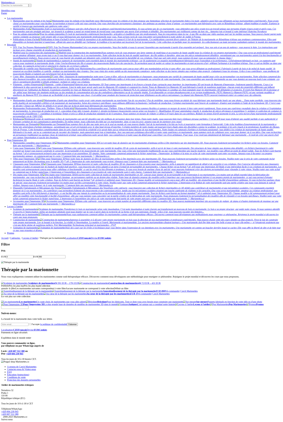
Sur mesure (12, 98)
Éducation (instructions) (18, 374)
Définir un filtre (121, 288)
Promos (10, 233)
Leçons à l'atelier (15, 206)
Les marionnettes (15, 18)
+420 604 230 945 (14, 353)
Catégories (15, 238)
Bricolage (11, 44)
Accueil (4, 238)
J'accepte (49, 324)
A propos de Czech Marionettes (21, 366)
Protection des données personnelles (24, 380)
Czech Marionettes (189, 291)
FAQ (9, 372)
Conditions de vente (16, 377)
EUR (3, 256)
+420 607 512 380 (16, 351)
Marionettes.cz (8, 2)
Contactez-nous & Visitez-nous (21, 369)
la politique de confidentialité (53, 324)
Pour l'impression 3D (17, 140)
